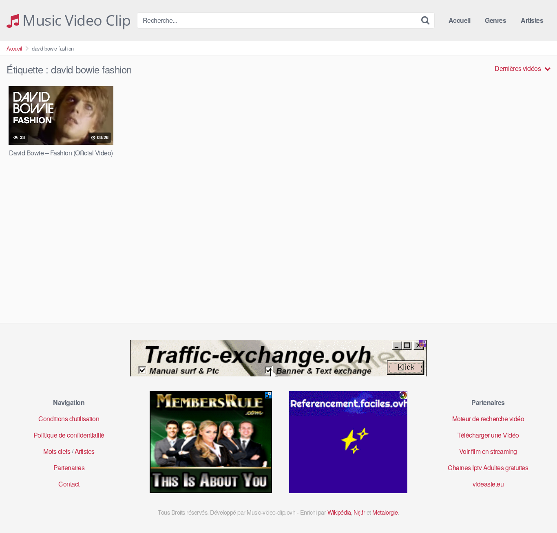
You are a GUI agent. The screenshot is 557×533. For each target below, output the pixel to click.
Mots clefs (56, 451)
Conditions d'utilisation (68, 418)
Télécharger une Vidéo (488, 435)
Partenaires (69, 467)
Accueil (460, 20)
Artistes (532, 20)
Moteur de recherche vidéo (488, 418)
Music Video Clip (74, 20)
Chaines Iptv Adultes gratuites (488, 467)
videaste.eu (488, 484)
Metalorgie (385, 512)
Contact (69, 484)
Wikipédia (339, 512)
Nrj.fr (359, 512)
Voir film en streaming (488, 451)
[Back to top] (534, 507)
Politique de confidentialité (68, 435)
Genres (495, 20)
